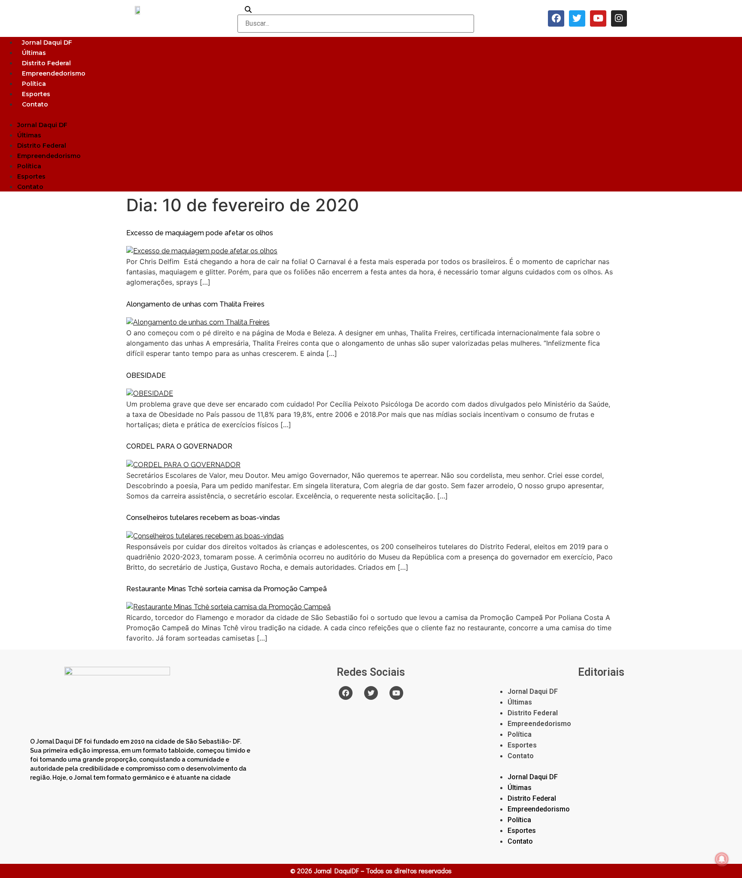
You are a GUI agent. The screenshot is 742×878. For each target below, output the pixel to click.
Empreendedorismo (53, 73)
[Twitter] (577, 18)
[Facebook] (556, 18)
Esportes (36, 94)
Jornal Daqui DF (47, 42)
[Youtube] (598, 18)
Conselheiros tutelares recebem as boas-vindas (203, 517)
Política (34, 84)
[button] (371, 114)
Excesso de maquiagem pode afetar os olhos (199, 233)
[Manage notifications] (722, 859)
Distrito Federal (46, 63)
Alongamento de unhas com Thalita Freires (195, 304)
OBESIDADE (146, 375)
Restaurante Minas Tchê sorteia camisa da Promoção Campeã (226, 589)
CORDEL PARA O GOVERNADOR (179, 446)
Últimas (34, 53)
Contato (35, 104)
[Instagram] (619, 18)
